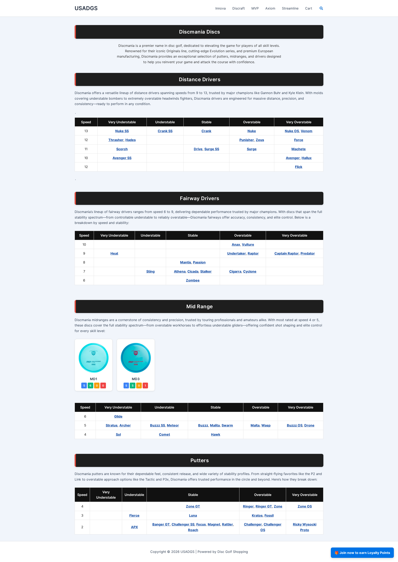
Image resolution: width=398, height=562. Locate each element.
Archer (125, 425)
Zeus (260, 140)
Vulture (248, 244)
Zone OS (305, 506)
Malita (215, 425)
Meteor (173, 425)
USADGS (86, 8)
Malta (255, 425)
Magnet (214, 524)
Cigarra (235, 271)
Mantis (185, 262)
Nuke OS (292, 131)
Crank (206, 131)
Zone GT (193, 506)
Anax (236, 244)
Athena (180, 271)
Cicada (192, 271)
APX (134, 527)
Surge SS (211, 149)
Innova (220, 8)
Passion (199, 262)
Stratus (112, 425)
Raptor (253, 253)
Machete (298, 149)
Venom (306, 131)
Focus (201, 524)
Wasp (266, 425)
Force (298, 140)
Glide (118, 416)
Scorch (122, 149)
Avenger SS (122, 158)
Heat (114, 253)
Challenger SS (183, 524)
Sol (118, 434)
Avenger (293, 158)
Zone (278, 506)
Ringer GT (264, 506)
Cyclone (249, 271)
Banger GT (161, 524)
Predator (308, 253)
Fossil (269, 515)
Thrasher (116, 140)
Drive (198, 149)
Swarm (227, 425)
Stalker (206, 271)
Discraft (238, 8)
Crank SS (165, 131)
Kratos (257, 515)
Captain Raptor (286, 253)
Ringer (248, 506)
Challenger (253, 524)
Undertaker (236, 253)
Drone (309, 425)
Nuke (252, 131)
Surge (252, 149)
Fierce (134, 515)
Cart (308, 8)
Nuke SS (122, 131)
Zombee (193, 280)
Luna (193, 515)
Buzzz (203, 425)
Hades (130, 140)
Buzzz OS (294, 425)
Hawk (215, 434)
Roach (193, 530)
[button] (321, 9)
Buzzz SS (157, 425)
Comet (164, 434)
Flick (298, 167)
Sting (150, 271)
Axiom (270, 8)
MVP (255, 8)
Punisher (246, 140)
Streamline (290, 8)
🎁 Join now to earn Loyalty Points (362, 553)
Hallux (307, 158)
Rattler (227, 524)
